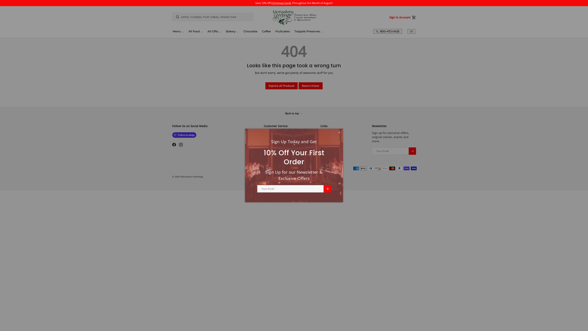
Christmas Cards (281, 3)
